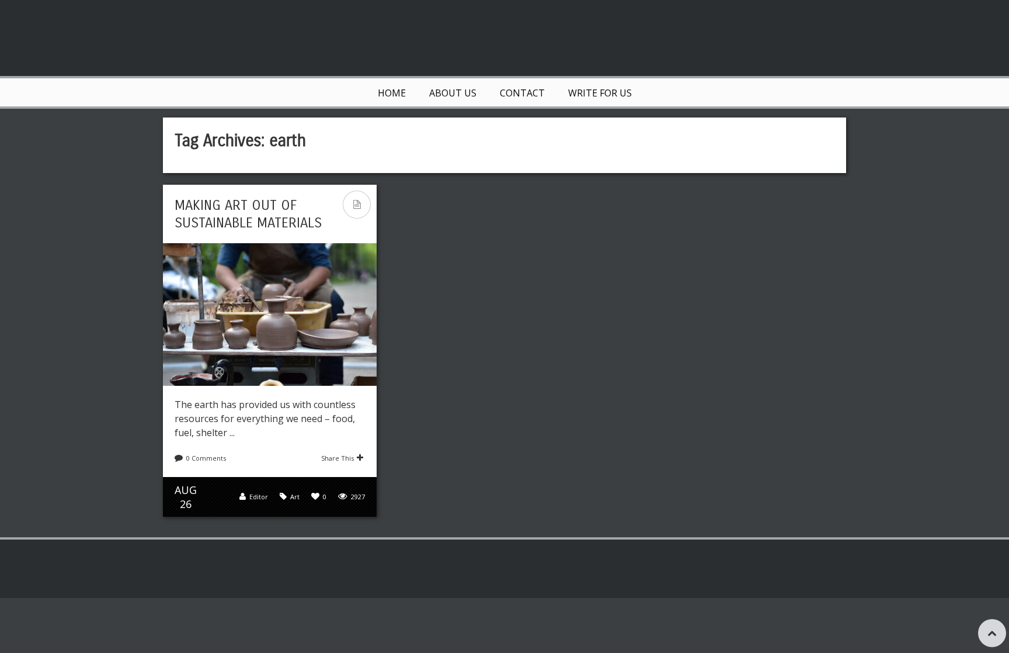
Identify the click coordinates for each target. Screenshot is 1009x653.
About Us (452, 93)
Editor (258, 496)
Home (392, 93)
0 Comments (206, 458)
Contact (522, 93)
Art (295, 496)
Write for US (600, 93)
